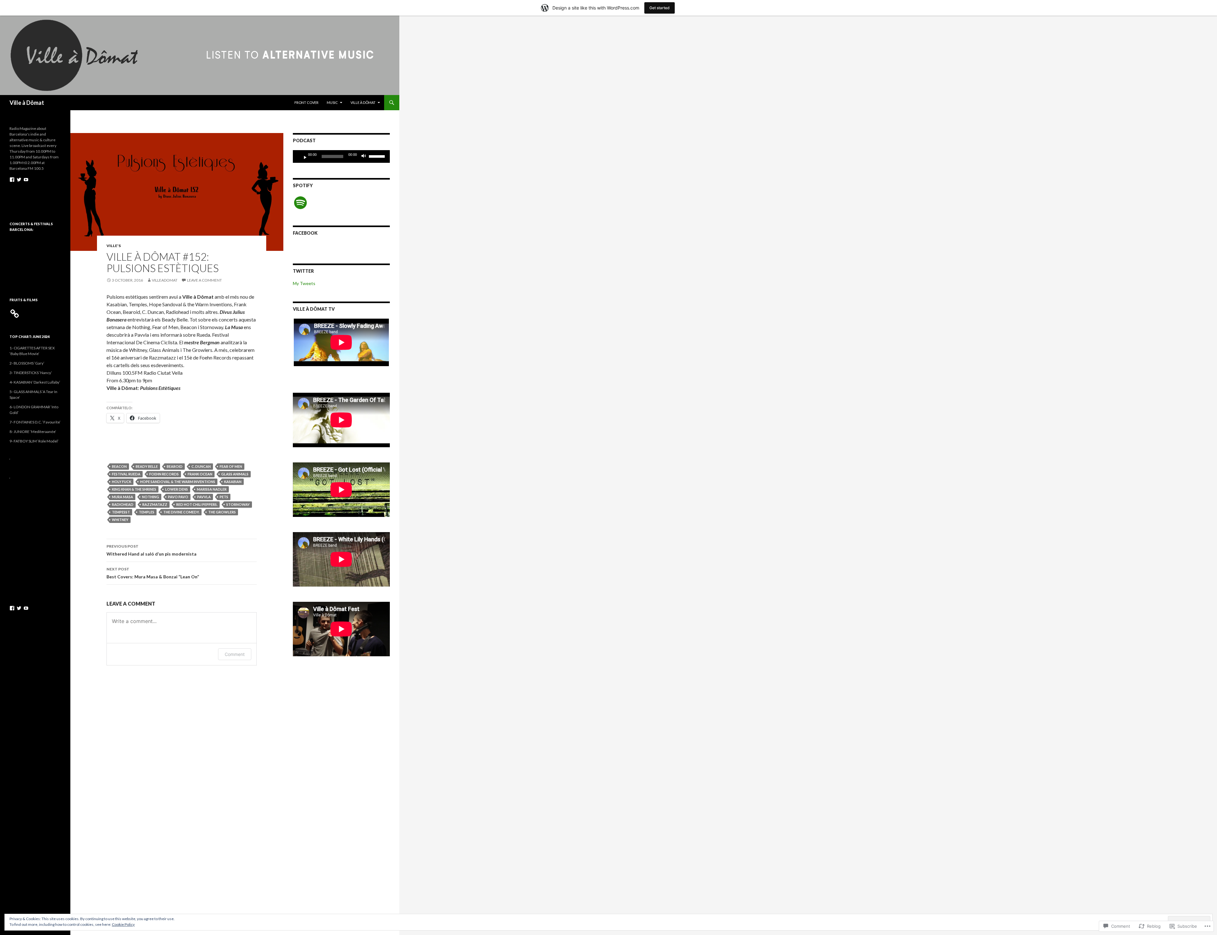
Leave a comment (204, 280)
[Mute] (365, 156)
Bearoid (175, 466)
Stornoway (238, 504)
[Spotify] (300, 202)
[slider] (378, 156)
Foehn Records (164, 474)
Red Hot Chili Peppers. (196, 504)
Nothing (150, 497)
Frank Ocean (200, 474)
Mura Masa (122, 497)
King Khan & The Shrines (134, 489)
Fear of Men (231, 466)
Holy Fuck (121, 482)
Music (332, 102)
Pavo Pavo (178, 497)
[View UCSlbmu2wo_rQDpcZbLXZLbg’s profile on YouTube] (26, 179)
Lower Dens (176, 489)
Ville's (113, 245)
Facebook (305, 233)
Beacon (119, 466)
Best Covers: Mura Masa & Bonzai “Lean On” (152, 573)
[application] (341, 156)
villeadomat (164, 280)
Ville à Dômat (27, 102)
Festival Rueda (126, 474)
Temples (146, 512)
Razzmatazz (154, 504)
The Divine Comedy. (181, 512)
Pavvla (204, 497)
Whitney (120, 520)
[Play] (302, 156)
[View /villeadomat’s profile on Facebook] (12, 179)
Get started (659, 7)
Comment (235, 654)
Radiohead (122, 504)
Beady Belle (147, 466)
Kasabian (232, 482)
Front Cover (306, 102)
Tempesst (121, 512)
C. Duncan (201, 466)
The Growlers (222, 512)
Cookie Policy (123, 924)
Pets (224, 497)
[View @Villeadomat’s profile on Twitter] (19, 179)
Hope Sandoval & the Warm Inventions (177, 482)
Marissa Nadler (212, 489)
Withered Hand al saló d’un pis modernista (151, 550)
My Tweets (304, 283)
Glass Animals (234, 474)
